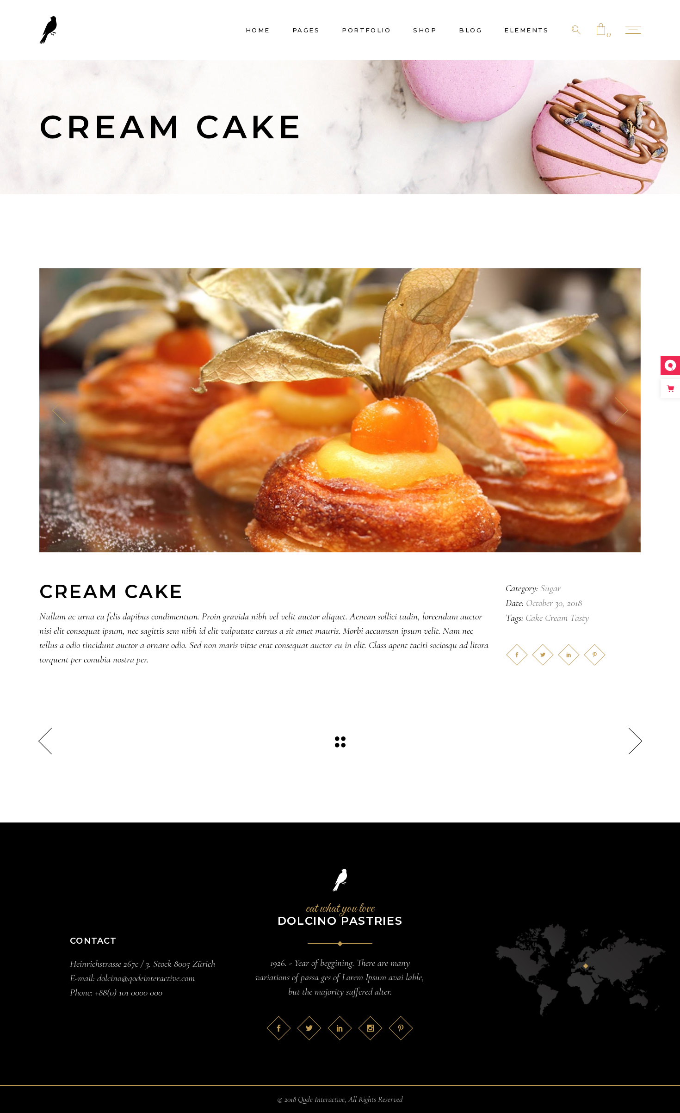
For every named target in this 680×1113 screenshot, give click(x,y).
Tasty (579, 618)
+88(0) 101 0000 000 (128, 992)
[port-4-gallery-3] (340, 410)
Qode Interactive (321, 1099)
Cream (556, 618)
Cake (534, 618)
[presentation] (58, 410)
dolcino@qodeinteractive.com (146, 978)
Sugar (550, 588)
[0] (601, 30)
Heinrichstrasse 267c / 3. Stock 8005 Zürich (142, 964)
